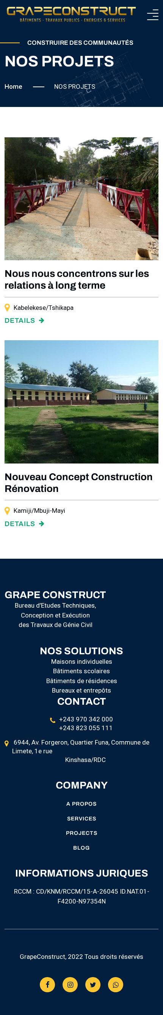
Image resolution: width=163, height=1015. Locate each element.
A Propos (81, 804)
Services (81, 819)
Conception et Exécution (55, 615)
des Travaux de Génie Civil (55, 624)
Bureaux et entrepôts (81, 690)
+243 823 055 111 (86, 728)
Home (13, 86)
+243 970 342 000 (86, 719)
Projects (81, 833)
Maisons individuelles (81, 661)
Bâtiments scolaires (81, 671)
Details (21, 320)
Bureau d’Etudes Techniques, (55, 605)
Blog (81, 848)
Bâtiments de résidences (81, 681)
